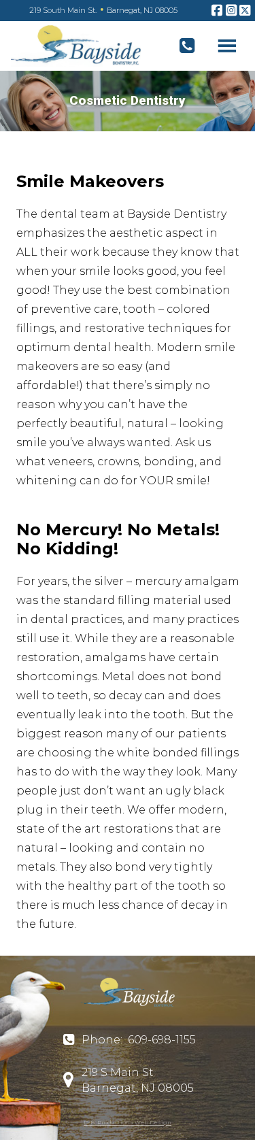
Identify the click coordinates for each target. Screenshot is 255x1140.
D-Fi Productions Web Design (127, 1122)
